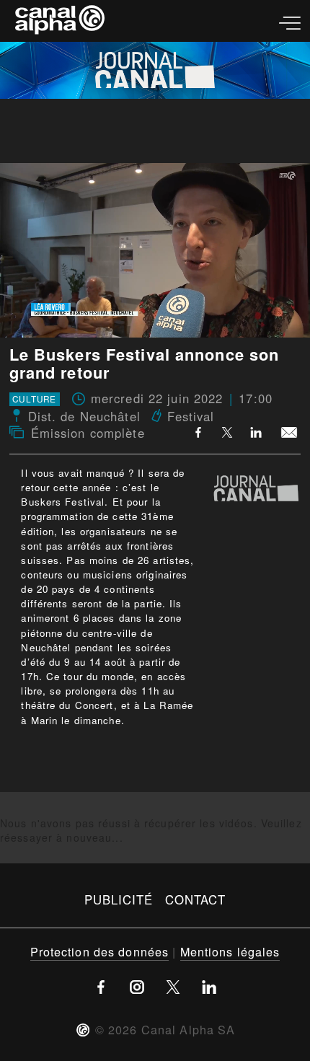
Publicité (119, 899)
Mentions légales (230, 951)
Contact (195, 899)
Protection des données (99, 951)
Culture (34, 399)
